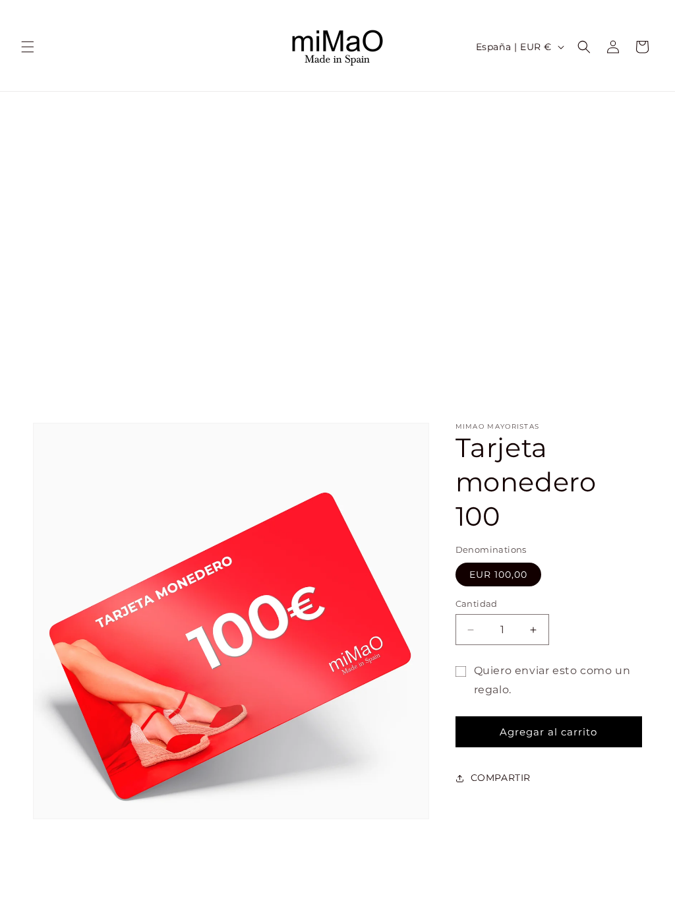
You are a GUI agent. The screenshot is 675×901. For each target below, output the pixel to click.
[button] (27, 46)
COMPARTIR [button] (501, 778)
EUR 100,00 (498, 574)
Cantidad (476, 603)
